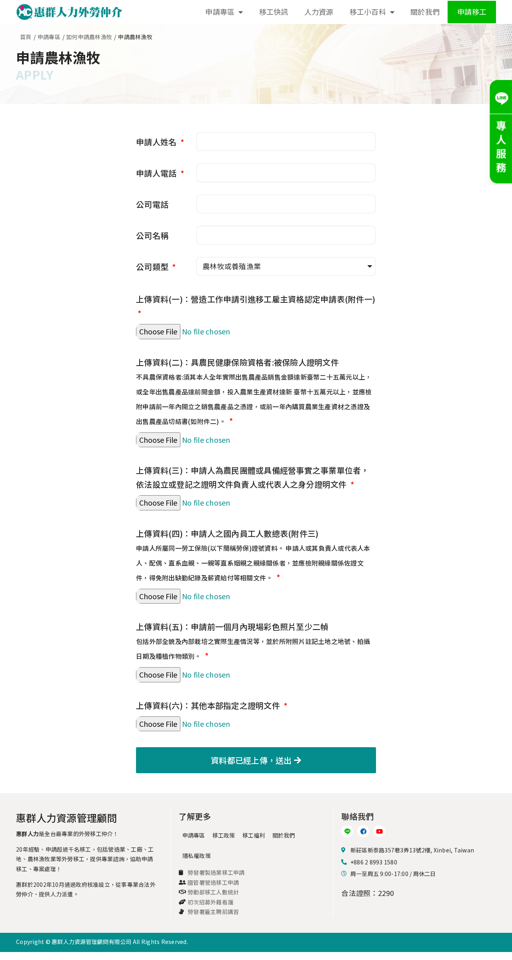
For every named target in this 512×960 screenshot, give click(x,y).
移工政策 (223, 835)
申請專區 (219, 11)
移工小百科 (368, 11)
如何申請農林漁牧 (89, 37)
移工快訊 (273, 11)
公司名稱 (152, 235)
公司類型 (153, 266)
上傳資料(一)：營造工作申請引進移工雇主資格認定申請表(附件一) (255, 299)
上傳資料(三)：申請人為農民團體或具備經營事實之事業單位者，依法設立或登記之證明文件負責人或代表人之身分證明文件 (252, 477)
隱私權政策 (196, 856)
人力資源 (319, 11)
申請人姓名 (157, 142)
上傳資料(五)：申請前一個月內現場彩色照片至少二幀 (253, 641)
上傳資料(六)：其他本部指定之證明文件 (209, 705)
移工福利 (253, 835)
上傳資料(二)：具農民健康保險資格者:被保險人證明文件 (254, 391)
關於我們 (425, 11)
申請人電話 (157, 173)
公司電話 (152, 204)
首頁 (26, 37)
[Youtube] (379, 831)
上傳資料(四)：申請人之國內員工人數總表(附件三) (253, 555)
